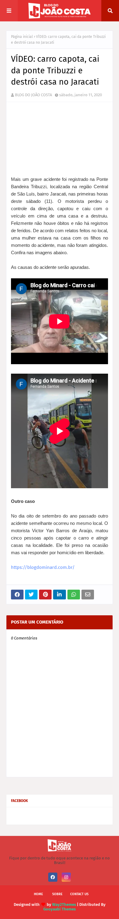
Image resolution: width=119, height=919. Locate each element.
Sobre (57, 894)
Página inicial (22, 37)
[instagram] (66, 877)
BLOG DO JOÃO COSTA (33, 95)
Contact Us (79, 894)
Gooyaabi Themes (59, 909)
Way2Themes (64, 904)
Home (38, 894)
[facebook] (52, 877)
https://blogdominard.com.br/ (43, 567)
